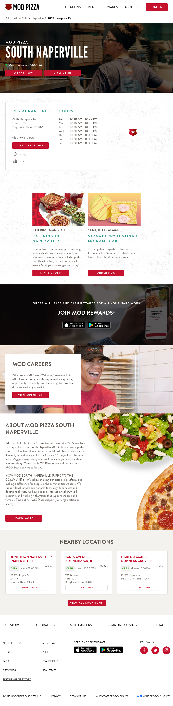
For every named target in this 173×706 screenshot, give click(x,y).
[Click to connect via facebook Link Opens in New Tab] (144, 650)
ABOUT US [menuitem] (132, 7)
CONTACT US (161, 625)
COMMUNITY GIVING (122, 625)
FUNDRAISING (44, 625)
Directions (25, 587)
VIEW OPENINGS (30, 395)
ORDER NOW (23, 73)
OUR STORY (11, 625)
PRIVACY (56, 696)
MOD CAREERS (81, 625)
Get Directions (28, 144)
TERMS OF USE (78, 696)
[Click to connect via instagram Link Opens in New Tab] (166, 650)
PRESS (45, 652)
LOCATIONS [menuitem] (72, 7)
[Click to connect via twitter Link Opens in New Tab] (155, 650)
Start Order (50, 273)
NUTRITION (9, 652)
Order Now (106, 273)
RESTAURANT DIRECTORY (17, 679)
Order (157, 7)
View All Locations (86, 603)
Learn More (23, 518)
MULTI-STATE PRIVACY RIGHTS (112, 696)
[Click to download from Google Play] (111, 649)
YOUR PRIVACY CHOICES (153, 696)
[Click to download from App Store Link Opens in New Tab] (73, 325)
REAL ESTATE (49, 670)
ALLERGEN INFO (12, 643)
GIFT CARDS (9, 670)
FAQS (6, 661)
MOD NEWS (48, 643)
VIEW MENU (62, 73)
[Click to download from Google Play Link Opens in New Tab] (99, 325)
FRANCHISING (50, 661)
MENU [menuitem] (92, 7)
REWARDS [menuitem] (110, 7)
